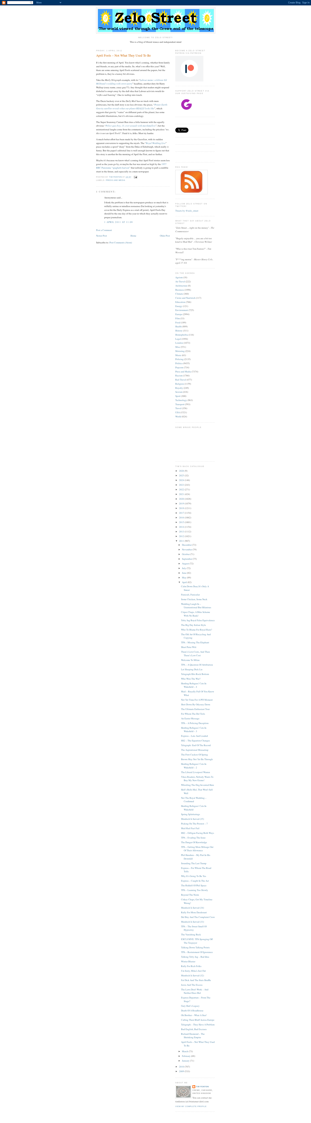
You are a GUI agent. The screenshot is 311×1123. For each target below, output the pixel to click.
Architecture (181, 285)
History (178, 330)
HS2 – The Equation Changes (195, 740)
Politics (179, 363)
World (178, 416)
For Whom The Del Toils (193, 713)
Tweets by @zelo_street (186, 210)
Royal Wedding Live (156, 143)
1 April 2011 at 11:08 (118, 222)
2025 (182, 475)
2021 (182, 494)
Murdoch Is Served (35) (192, 819)
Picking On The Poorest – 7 (194, 823)
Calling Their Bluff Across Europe (197, 1019)
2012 (182, 536)
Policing (179, 359)
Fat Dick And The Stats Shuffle (196, 980)
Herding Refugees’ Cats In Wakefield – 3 (193, 729)
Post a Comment (104, 230)
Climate (179, 293)
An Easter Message (190, 718)
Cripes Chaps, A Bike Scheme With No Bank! (195, 613)
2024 (182, 480)
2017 (182, 512)
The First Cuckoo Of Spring (194, 754)
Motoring (180, 351)
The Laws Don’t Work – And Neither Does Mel (194, 991)
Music (178, 355)
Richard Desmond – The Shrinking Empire (193, 1035)
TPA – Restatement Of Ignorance (197, 952)
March (185, 1051)
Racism (178, 375)
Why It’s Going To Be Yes (193, 876)
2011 (182, 540)
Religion (179, 383)
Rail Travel (180, 379)
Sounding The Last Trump (193, 863)
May (184, 577)
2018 (182, 508)
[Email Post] (135, 177)
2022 (182, 489)
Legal (178, 338)
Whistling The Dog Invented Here (197, 785)
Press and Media (115, 180)
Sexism (178, 391)
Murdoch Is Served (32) (192, 975)
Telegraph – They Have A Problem (198, 1024)
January (186, 1060)
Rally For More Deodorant (194, 912)
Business (179, 289)
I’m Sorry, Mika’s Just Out (193, 970)
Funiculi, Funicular (190, 594)
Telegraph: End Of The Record (196, 745)
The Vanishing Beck (191, 934)
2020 (182, 498)
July (184, 568)
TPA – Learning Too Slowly (194, 890)
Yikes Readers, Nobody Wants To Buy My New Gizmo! (197, 778)
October (186, 554)
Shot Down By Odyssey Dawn (195, 704)
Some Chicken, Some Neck (194, 599)
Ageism (179, 277)
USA (177, 412)
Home (133, 235)
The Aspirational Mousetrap (194, 749)
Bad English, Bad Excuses (194, 1029)
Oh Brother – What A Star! (194, 1015)
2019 (182, 503)
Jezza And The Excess (191, 984)
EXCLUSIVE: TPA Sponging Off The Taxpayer (197, 941)
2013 (182, 531)
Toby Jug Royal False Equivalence (198, 620)
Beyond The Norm (190, 894)
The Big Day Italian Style (193, 625)
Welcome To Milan (190, 660)
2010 (182, 1066)
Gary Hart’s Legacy (190, 1005)
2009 (182, 1071)
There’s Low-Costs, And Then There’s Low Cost (195, 653)
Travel (178, 408)
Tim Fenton (202, 1087)
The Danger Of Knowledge (194, 842)
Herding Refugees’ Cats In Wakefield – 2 (193, 765)
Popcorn (179, 367)
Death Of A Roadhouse (192, 1010)
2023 (182, 484)
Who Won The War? (190, 678)
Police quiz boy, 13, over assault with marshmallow (131, 125)
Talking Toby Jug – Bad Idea (195, 956)
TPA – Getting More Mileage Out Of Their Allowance (197, 848)
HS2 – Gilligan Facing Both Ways (197, 833)
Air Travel (180, 281)
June (184, 572)
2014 (182, 526)
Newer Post (101, 235)
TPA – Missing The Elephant (195, 642)
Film (177, 318)
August (186, 563)
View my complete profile (191, 1106)
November (187, 549)
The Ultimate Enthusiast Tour (195, 709)
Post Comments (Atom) (120, 242)
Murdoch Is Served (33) (192, 921)
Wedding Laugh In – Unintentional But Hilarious (196, 605)
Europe (178, 314)
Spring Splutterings (190, 814)
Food (177, 322)
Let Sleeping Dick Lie (191, 669)
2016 (182, 517)
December (187, 544)
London (179, 342)
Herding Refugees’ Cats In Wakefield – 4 (193, 685)
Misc (177, 347)
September (187, 558)
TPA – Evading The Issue (193, 837)
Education (180, 302)
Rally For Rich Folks (191, 966)
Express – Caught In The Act (195, 880)
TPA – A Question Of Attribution (197, 664)
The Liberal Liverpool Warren (195, 772)
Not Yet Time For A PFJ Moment (197, 699)
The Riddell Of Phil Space (193, 885)
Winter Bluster (188, 961)
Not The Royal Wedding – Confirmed (193, 799)
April (185, 582)
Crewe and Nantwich (185, 297)
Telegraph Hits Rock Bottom (195, 674)
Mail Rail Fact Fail (190, 828)
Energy (178, 306)
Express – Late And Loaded (194, 735)
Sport (178, 396)
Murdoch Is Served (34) (192, 907)
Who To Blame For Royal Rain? (196, 629)
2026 (182, 470)
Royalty (179, 387)
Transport (179, 404)
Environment (181, 310)
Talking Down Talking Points (195, 947)
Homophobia (181, 334)
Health (178, 326)
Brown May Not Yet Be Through (197, 759)
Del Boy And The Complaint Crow (198, 917)
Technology (181, 400)
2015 (182, 522)
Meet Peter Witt (188, 647)
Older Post (165, 235)
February (186, 1056)
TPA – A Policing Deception (195, 723)
